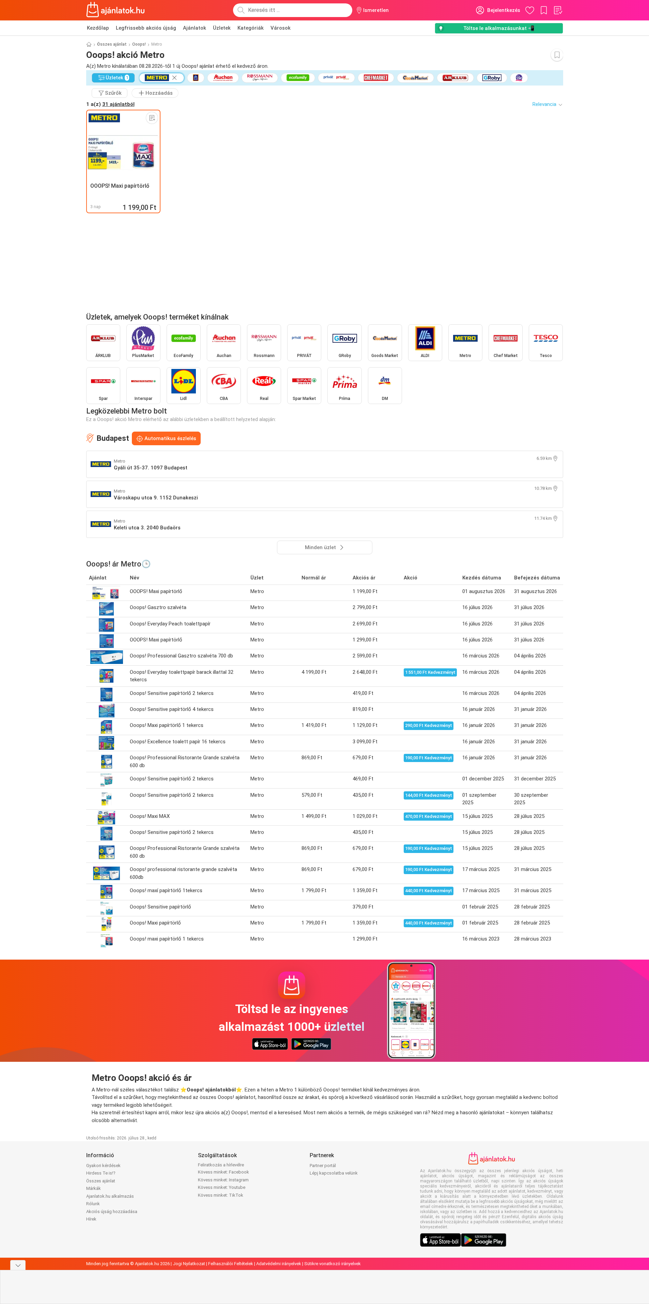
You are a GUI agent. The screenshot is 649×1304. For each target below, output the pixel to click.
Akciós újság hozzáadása (111, 1211)
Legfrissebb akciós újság (146, 28)
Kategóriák (250, 28)
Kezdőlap (98, 28)
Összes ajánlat (112, 44)
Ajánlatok (194, 28)
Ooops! (139, 44)
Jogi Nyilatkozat (189, 1263)
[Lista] (557, 10)
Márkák (93, 1188)
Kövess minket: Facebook (223, 1172)
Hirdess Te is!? (100, 1173)
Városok (281, 28)
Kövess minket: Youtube (221, 1187)
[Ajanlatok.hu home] (115, 10)
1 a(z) (110, 104)
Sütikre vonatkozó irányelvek (332, 1263)
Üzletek (222, 28)
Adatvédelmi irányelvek (278, 1263)
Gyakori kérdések (103, 1165)
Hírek (91, 1219)
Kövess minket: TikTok (220, 1195)
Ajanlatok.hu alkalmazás (110, 1196)
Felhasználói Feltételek (230, 1263)
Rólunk (93, 1203)
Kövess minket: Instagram (223, 1179)
